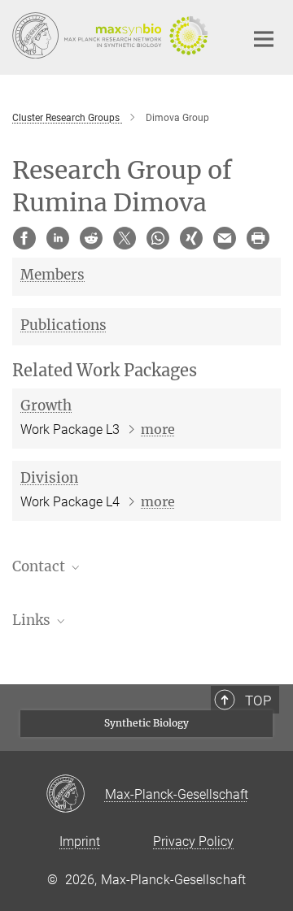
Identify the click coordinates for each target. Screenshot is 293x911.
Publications (63, 325)
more (158, 429)
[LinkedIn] (58, 238)
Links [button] (33, 620)
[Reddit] (91, 238)
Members (52, 275)
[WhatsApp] (158, 238)
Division (49, 478)
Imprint (79, 841)
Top (258, 700)
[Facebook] (24, 238)
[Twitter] (124, 238)
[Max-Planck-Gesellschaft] (75, 794)
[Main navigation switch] (263, 39)
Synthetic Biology (146, 723)
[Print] (258, 238)
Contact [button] (40, 566)
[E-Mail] (224, 238)
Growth (46, 405)
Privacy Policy (193, 841)
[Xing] (191, 238)
